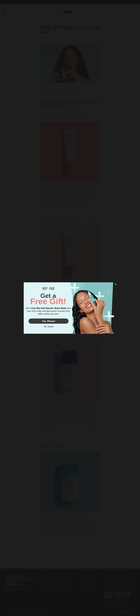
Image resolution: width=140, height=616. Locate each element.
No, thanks (48, 326)
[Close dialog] (115, 284)
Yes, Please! (48, 321)
